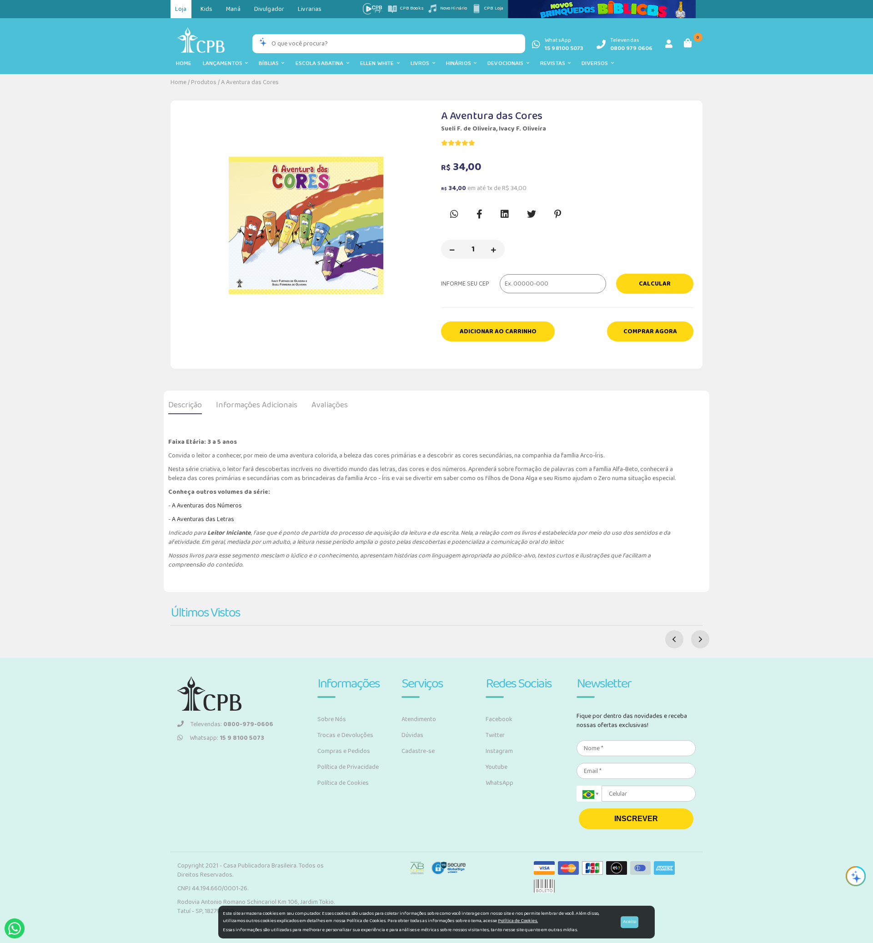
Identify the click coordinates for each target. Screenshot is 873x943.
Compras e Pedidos (343, 751)
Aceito (629, 922)
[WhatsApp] (15, 928)
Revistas (554, 63)
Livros (421, 63)
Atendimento (418, 719)
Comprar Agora (650, 331)
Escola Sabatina (321, 63)
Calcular (655, 284)
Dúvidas (412, 735)
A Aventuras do (192, 506)
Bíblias (270, 63)
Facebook (499, 719)
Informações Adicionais (256, 405)
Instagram (499, 751)
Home (184, 63)
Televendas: (232, 724)
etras (227, 519)
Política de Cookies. (518, 921)
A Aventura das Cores (250, 82)
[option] (306, 225)
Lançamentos (224, 63)
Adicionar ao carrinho (498, 331)
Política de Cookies (343, 783)
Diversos (596, 63)
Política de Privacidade (348, 767)
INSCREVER (636, 819)
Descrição (185, 405)
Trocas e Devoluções (345, 735)
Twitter (495, 735)
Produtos (203, 82)
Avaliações (329, 405)
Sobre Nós (331, 719)
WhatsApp (499, 783)
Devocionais (507, 63)
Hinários (460, 63)
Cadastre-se (418, 751)
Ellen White (378, 63)
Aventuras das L (198, 519)
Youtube (496, 767)
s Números (227, 506)
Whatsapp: (227, 738)
